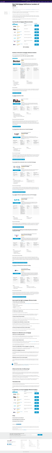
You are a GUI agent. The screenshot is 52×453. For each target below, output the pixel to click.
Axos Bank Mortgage (19, 34)
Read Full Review (23, 66)
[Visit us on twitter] (9, 444)
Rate (17, 28)
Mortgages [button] (39, 2)
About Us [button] (48, 2)
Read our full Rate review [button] (16, 126)
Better (18, 25)
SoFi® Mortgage (19, 37)
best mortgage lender (28, 303)
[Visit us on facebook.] (8, 444)
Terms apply (22, 70)
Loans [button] (45, 2)
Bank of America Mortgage (19, 40)
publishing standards (22, 427)
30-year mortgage (33, 341)
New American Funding (19, 411)
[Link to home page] (2, 1)
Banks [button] (30, 2)
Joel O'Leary (25, 429)
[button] (7, 12)
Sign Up (40, 434)
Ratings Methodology (14, 56)
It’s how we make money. (28, 9)
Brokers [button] (33, 2)
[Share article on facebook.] (16, 424)
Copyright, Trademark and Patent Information (32, 445)
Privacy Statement (38, 437)
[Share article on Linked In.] (19, 424)
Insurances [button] (42, 2)
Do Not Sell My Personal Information (32, 446)
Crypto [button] (36, 2)
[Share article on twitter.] (18, 424)
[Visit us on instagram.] (11, 444)
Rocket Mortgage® (19, 31)
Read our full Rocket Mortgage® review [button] (18, 159)
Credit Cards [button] (27, 2)
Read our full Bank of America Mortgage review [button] (20, 262)
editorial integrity (33, 9)
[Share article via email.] (20, 424)
